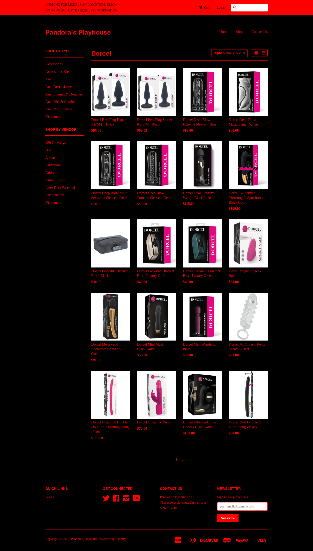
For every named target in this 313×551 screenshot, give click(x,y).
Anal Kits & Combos (60, 102)
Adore (50, 173)
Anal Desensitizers (58, 87)
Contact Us (259, 32)
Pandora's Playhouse (78, 31)
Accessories (54, 64)
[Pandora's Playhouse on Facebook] (116, 500)
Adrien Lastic (55, 180)
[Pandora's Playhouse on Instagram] (126, 500)
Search (49, 497)
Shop (240, 32)
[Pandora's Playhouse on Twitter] (106, 500)
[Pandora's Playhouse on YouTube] (136, 500)
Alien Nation (54, 195)
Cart (206, 7)
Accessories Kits (57, 72)
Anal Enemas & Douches (63, 94)
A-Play (50, 157)
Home (223, 32)
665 (48, 150)
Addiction (52, 165)
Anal (48, 79)
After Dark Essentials (60, 188)
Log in (221, 7)
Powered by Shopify (112, 539)
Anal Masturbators (58, 109)
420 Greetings (55, 143)
